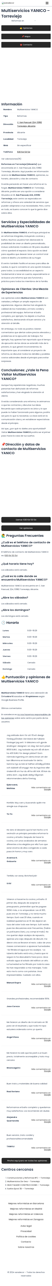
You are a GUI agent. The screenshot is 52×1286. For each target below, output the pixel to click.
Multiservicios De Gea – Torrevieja (23, 1181)
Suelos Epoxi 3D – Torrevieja (20, 1188)
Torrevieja (29, 20)
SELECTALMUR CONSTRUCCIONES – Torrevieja (28, 1185)
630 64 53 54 (11, 555)
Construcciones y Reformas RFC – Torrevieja (28, 1178)
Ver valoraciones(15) (11, 159)
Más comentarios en (41, 788)
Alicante (40, 20)
